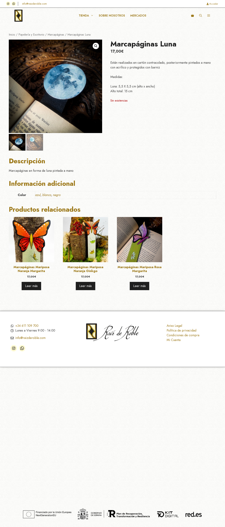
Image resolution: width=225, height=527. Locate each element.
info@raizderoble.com (34, 4)
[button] (201, 16)
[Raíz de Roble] (18, 16)
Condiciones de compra (183, 335)
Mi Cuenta (174, 340)
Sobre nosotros (112, 16)
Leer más (31, 286)
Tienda (84, 16)
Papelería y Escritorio (31, 34)
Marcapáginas (56, 34)
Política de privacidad (181, 330)
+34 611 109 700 (26, 325)
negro (57, 195)
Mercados (138, 16)
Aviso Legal (174, 325)
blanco (46, 195)
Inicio (12, 34)
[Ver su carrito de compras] (192, 16)
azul (38, 195)
